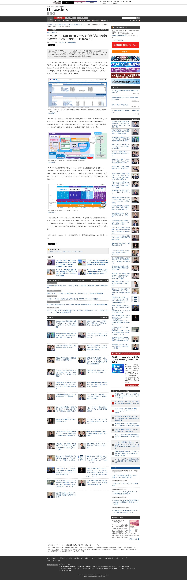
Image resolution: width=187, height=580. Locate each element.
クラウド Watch (113, 566)
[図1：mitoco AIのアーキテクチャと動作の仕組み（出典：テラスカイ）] (77, 159)
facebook (51, 13)
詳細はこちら (133, 539)
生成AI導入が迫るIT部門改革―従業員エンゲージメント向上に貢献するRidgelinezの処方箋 (96, 482)
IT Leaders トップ (51, 24)
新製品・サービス (79, 24)
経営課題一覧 (61, 24)
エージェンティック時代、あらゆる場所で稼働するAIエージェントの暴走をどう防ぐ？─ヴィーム (97, 271)
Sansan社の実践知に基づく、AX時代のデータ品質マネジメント (121, 153)
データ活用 (75, 20)
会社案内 (87, 558)
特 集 (82, 18)
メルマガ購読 (68, 558)
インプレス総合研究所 (102, 566)
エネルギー (103, 3)
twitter (48, 13)
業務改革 (59, 20)
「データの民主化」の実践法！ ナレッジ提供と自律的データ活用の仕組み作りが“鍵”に (96, 396)
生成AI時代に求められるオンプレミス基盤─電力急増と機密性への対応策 (66, 495)
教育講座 (115, 3)
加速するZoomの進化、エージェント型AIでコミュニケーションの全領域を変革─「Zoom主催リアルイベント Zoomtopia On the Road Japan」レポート (96, 472)
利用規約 (61, 558)
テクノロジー (71, 18)
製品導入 (92, 2)
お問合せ (49, 560)
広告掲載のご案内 (78, 558)
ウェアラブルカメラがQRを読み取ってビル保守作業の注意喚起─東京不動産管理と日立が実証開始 (97, 262)
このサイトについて (52, 558)
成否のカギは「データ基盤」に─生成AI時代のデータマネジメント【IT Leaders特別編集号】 (75, 293)
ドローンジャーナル (130, 568)
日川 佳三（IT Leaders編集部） (67, 42)
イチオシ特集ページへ (131, 385)
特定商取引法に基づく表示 (111, 558)
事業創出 (67, 20)
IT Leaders (57, 9)
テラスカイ (53, 252)
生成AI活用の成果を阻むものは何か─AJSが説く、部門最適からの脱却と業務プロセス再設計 (66, 335)
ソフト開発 (116, 1)
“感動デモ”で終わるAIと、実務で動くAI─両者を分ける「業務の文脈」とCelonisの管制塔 (96, 323)
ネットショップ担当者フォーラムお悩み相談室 (90, 568)
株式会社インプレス (64, 564)
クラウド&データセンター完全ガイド (69, 566)
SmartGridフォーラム (124, 566)
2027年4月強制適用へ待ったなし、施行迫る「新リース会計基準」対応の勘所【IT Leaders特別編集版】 (77, 286)
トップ (50, 19)
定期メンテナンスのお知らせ (120, 105)
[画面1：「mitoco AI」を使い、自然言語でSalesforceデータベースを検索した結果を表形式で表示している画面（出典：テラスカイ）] (77, 108)
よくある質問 (56, 560)
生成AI (64, 252)
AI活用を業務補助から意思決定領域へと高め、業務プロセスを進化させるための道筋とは (96, 384)
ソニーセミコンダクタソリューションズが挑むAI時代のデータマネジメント (96, 421)
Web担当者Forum (90, 566)
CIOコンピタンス (107, 20)
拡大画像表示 (51, 113)
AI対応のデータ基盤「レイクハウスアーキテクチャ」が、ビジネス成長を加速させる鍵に (96, 347)
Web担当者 (103, 1)
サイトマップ (123, 558)
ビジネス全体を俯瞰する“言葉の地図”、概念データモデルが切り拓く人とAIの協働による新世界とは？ (66, 409)
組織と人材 (96, 20)
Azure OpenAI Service (77, 252)
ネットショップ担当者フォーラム (68, 568)
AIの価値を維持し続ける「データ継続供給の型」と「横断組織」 (121, 214)
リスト (57, 45)
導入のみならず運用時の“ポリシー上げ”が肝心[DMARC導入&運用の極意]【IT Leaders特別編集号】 (77, 304)
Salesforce (59, 252)
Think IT (82, 566)
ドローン (109, 3)
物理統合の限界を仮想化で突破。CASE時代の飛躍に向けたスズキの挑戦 (96, 433)
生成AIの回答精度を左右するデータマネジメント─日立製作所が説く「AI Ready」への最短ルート (66, 433)
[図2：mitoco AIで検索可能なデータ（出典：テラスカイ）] (77, 209)
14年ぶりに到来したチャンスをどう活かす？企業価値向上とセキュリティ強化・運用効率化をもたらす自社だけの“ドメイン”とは (121, 330)
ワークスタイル (86, 20)
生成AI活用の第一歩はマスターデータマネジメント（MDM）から (121, 192)
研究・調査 (128, 1)
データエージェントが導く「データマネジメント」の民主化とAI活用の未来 (96, 335)
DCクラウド (80, 2)
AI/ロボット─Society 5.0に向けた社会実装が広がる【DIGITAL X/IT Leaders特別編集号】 (74, 299)
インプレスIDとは (118, 40)
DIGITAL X (121, 568)
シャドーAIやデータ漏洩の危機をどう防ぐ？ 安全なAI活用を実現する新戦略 (96, 409)
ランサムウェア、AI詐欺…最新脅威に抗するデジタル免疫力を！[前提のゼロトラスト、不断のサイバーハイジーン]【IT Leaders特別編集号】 (77, 311)
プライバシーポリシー (96, 558)
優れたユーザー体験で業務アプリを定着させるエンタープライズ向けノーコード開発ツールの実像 (66, 458)
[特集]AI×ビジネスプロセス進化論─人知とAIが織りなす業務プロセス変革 (125, 359)
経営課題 (59, 18)
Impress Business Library (119, 35)
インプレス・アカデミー (65, 571)
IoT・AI (122, 1)
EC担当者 (109, 1)
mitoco (69, 252)
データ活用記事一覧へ (102, 29)
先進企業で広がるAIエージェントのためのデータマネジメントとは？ (96, 446)
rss (53, 13)
